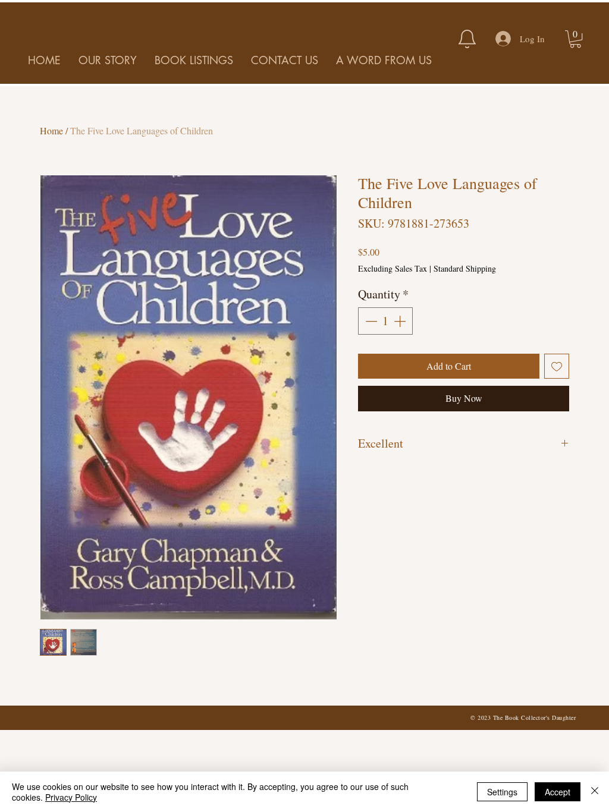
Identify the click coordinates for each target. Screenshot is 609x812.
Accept (557, 792)
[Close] (595, 791)
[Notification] (467, 38)
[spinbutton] (385, 321)
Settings (502, 792)
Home (51, 130)
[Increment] (401, 321)
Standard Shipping (465, 268)
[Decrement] (370, 321)
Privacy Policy (71, 797)
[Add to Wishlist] (556, 366)
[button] (575, 39)
